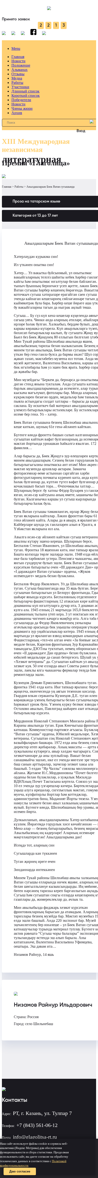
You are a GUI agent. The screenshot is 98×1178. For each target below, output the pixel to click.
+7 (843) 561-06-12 (37, 1125)
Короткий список (25, 95)
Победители (21, 100)
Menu (15, 48)
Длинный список (25, 91)
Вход (81, 131)
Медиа (16, 78)
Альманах (19, 70)
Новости (18, 61)
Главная (17, 57)
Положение (20, 65)
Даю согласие (19, 1171)
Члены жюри (22, 108)
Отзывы (17, 74)
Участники (20, 87)
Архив (16, 113)
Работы (17, 83)
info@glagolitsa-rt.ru (35, 1137)
